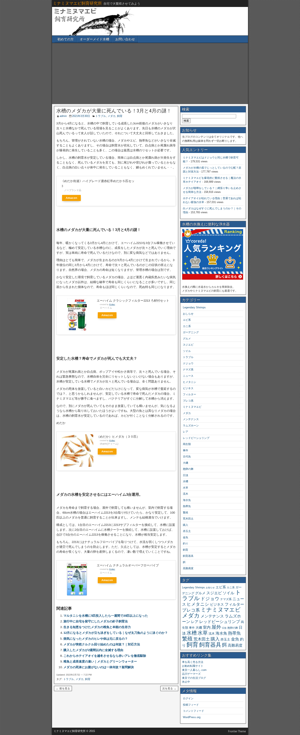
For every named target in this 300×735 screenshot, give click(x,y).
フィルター (189, 394)
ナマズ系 (188, 369)
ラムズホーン (191, 425)
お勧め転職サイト (192, 665)
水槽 (185, 481)
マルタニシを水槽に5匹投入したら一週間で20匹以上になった (105, 615)
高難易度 (188, 568)
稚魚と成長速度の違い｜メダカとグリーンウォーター (100, 661)
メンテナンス (191, 419)
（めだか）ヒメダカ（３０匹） (118, 436)
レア (185, 431)
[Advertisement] (150, 73)
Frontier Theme (237, 731)
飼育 (119, 116)
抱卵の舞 (188, 468)
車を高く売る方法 (192, 662)
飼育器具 (188, 555)
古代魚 (187, 456)
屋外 (216, 627)
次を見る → (169, 688)
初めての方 (65, 39)
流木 (185, 493)
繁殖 (185, 512)
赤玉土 (187, 531)
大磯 (185, 462)
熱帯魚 (187, 506)
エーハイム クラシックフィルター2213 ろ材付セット (133, 300)
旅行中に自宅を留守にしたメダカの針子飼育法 (95, 621)
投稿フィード (191, 704)
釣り (185, 543)
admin (63, 116)
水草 (185, 487)
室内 (207, 627)
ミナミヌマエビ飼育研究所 (77, 3)
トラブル (100, 116)
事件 (185, 450)
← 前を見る (63, 688)
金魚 (185, 537)
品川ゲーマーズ (191, 673)
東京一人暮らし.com (194, 669)
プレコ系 (188, 400)
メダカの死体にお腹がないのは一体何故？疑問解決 (98, 667)
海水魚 (187, 500)
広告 (224, 628)
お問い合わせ (125, 39)
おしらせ (188, 313)
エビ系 (187, 319)
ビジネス (188, 388)
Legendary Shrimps (194, 307)
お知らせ (210, 587)
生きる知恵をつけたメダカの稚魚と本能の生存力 (97, 627)
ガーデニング (191, 332)
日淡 (185, 475)
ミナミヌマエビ (192, 406)
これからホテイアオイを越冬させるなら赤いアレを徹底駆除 (104, 655)
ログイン (188, 698)
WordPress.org (191, 717)
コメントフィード (193, 710)
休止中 (186, 681)
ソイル (187, 351)
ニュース (188, 375)
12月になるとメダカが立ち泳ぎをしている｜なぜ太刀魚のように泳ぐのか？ (115, 632)
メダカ (112, 116)
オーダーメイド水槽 (94, 39)
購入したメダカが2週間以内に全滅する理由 (93, 650)
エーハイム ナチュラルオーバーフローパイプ (128, 565)
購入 (185, 524)
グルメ (187, 338)
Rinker (112, 304)
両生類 (187, 444)
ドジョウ (188, 363)
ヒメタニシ (189, 381)
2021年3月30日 (81, 116)
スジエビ (188, 344)
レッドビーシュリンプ (196, 437)
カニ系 (187, 326)
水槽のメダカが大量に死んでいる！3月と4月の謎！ (113, 111)
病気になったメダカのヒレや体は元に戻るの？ (95, 638)
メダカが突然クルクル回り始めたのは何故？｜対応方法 (101, 644)
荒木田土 (188, 518)
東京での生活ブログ (194, 677)
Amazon (71, 197)
